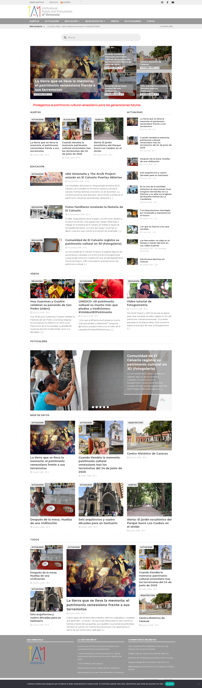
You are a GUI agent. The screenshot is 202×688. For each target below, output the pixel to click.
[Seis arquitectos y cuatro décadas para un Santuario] (132, 175)
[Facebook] (167, 2)
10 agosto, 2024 (147, 218)
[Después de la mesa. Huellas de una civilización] (132, 162)
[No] (198, 683)
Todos (151, 21)
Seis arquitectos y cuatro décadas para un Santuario (154, 88)
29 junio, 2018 (38, 312)
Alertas (34, 21)
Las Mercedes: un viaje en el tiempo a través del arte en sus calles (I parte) (155, 243)
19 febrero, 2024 (147, 249)
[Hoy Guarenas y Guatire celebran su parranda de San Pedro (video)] (52, 288)
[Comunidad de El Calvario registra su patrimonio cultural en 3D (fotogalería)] (101, 380)
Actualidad (52, 21)
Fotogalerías (132, 21)
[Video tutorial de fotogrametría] (149, 288)
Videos (115, 21)
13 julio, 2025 (101, 155)
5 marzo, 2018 (87, 316)
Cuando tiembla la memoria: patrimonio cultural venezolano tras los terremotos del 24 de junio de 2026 (118, 59)
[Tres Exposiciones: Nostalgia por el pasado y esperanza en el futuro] (132, 213)
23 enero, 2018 (135, 309)
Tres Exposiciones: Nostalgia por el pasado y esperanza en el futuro (155, 213)
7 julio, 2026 (112, 68)
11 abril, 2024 (146, 232)
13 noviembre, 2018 (76, 214)
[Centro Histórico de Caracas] (154, 59)
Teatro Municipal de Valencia (155, 653)
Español (67, 2)
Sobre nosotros (37, 2)
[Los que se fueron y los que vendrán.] (132, 229)
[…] (111, 198)
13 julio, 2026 (41, 94)
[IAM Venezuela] (50, 17)
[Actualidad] (46, 179)
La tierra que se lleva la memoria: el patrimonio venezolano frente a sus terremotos (65, 85)
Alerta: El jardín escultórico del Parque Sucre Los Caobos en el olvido (108, 146)
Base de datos (94, 21)
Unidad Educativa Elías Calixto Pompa (156, 658)
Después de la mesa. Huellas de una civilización (116, 88)
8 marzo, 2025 (147, 202)
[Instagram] (162, 2)
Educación (71, 21)
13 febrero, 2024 (147, 265)
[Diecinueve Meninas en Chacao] (132, 261)
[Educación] (46, 212)
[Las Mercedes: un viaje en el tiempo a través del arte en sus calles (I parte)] (132, 241)
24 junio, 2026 (148, 68)
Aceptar (169, 684)
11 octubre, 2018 (74, 247)
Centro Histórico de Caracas (147, 453)
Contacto (53, 2)
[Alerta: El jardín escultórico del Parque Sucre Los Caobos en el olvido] (108, 129)
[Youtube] (172, 2)
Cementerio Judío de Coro (157, 662)
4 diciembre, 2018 (75, 181)
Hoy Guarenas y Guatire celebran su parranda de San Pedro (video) (50, 305)
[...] (162, 389)
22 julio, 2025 (148, 94)
